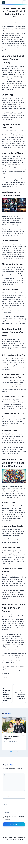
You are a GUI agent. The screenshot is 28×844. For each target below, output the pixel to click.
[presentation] (14, 725)
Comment (7, 775)
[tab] (11, 751)
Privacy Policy (13, 837)
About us (20, 839)
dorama (5, 677)
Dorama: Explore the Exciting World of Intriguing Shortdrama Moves (7, 693)
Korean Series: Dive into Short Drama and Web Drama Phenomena (20, 693)
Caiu (6, 741)
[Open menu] (24, 2)
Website (6, 812)
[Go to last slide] (4, 733)
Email (6, 804)
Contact (4, 837)
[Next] (23, 733)
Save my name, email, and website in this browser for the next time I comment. (14, 818)
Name (6, 797)
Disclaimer (21, 837)
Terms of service (10, 839)
